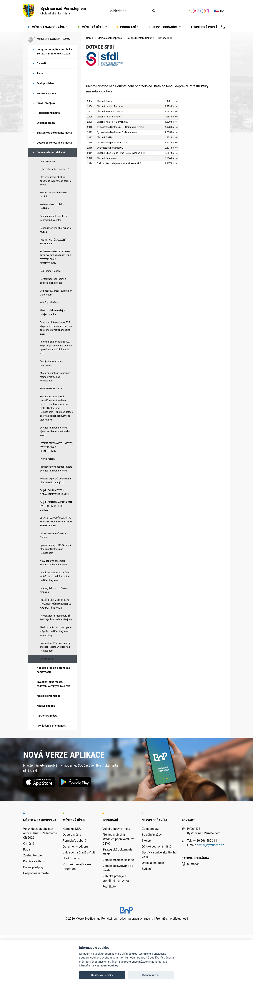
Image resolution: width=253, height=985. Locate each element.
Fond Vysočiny (47, 161)
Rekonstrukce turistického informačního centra (53, 218)
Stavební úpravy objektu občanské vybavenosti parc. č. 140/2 (55, 181)
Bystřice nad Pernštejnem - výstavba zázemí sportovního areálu (55, 431)
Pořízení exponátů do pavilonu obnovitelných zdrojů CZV (55, 480)
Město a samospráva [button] (48, 27)
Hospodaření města (48, 112)
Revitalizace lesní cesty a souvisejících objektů (53, 281)
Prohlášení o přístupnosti (51, 725)
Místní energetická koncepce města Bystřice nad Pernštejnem (55, 377)
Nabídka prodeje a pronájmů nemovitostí (53, 669)
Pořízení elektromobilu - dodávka (52, 206)
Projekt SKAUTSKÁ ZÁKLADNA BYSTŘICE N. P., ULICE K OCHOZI (56, 506)
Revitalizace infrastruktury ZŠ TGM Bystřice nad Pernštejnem (56, 617)
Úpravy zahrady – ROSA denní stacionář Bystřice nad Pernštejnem (55, 549)
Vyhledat (154, 11)
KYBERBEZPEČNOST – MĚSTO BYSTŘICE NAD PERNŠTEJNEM (56, 447)
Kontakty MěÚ (72, 828)
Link (195, 11)
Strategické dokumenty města (54, 132)
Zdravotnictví (150, 828)
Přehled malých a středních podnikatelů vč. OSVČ (118, 839)
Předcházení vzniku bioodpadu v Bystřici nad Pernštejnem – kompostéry (55, 631)
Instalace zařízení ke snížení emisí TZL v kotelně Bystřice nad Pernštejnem (54, 576)
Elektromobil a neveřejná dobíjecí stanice (52, 312)
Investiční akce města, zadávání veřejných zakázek (53, 683)
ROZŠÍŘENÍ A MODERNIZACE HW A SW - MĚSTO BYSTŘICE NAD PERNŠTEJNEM (55, 604)
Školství (147, 840)
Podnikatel (109, 886)
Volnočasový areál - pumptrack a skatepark (56, 292)
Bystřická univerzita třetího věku (159, 855)
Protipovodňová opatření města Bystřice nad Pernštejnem (56, 468)
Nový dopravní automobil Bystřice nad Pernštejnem (53, 562)
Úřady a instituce (153, 863)
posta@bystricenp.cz (210, 845)
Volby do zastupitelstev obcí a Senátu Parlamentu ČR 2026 (54, 51)
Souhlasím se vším (102, 975)
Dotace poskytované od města (54, 142)
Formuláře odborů (74, 840)
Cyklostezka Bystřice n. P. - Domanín (54, 535)
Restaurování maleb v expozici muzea (55, 230)
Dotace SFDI (46, 658)
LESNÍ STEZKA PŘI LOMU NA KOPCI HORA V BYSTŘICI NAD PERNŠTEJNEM (56, 521)
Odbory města (72, 834)
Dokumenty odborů (75, 846)
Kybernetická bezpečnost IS (54, 169)
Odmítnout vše (150, 975)
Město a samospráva (110, 38)
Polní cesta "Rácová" (50, 271)
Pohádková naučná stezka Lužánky (53, 194)
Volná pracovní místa (116, 828)
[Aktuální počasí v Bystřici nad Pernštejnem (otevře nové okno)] (181, 11)
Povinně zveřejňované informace (77, 867)
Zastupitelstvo (45, 83)
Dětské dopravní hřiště (156, 846)
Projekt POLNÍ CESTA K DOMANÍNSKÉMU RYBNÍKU (54, 492)
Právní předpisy (46, 103)
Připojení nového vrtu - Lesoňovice (51, 363)
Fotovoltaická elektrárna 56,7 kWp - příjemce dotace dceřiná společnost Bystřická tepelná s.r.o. (56, 328)
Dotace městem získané (51, 152)
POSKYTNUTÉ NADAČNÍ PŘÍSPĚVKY (53, 241)
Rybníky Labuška (49, 302)
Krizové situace (46, 705)
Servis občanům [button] (165, 27)
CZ (222, 11)
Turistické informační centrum (190, 11)
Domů (89, 38)
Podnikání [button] (128, 27)
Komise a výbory (46, 93)
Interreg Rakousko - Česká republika (54, 590)
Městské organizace (48, 695)
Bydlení (147, 869)
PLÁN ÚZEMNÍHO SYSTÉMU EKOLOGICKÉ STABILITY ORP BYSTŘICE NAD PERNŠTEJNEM (55, 257)
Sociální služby (152, 834)
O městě (41, 63)
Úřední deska (71, 858)
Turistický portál (205, 27)
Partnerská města (47, 715)
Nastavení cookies (106, 965)
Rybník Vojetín (47, 458)
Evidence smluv (46, 122)
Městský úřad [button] (92, 27)
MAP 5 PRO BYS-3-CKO (52, 388)
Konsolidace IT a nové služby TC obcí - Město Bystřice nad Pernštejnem (55, 647)
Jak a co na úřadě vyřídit (79, 852)
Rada (40, 73)
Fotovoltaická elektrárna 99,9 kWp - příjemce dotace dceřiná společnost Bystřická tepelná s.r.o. (56, 347)
